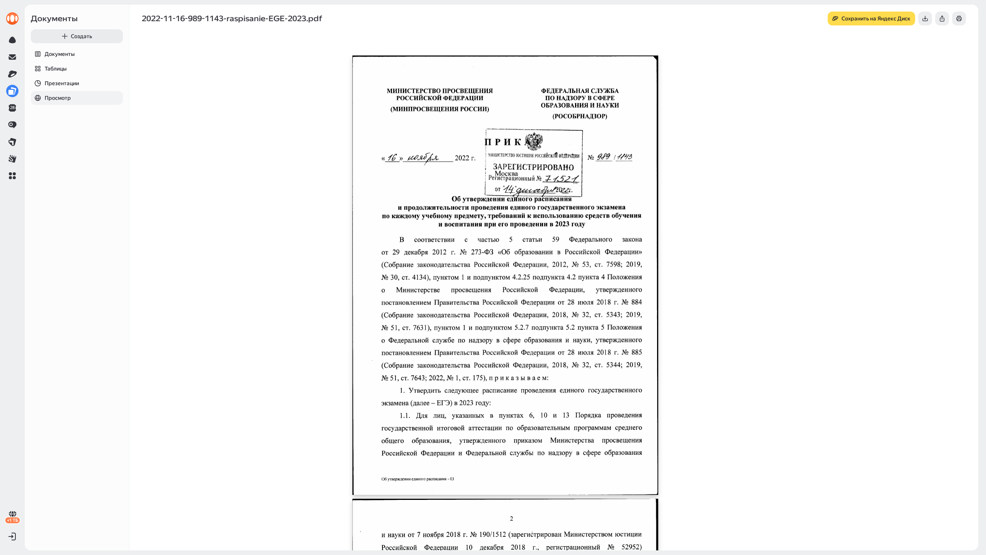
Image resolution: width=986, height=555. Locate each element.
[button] (12, 176)
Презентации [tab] (62, 83)
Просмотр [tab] (58, 98)
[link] (12, 18)
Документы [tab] (60, 54)
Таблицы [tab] (56, 69)
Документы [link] (54, 18)
